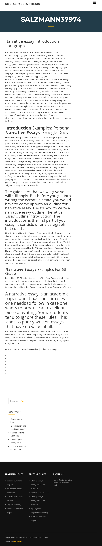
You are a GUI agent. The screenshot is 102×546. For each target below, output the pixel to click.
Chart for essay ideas (39, 493)
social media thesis (22, 4)
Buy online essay (14, 504)
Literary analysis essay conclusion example (38, 485)
